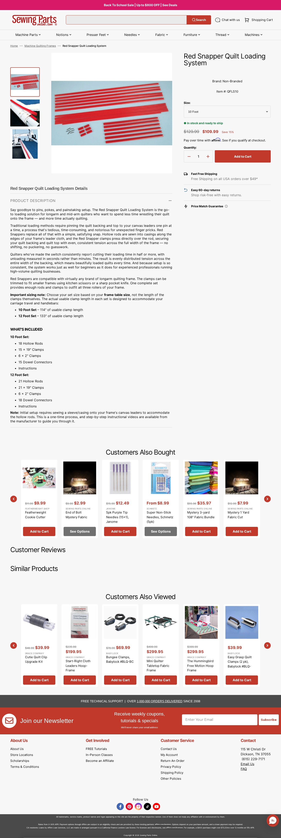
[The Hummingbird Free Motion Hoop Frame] (201, 645)
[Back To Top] (275, 832)
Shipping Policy (172, 773)
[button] (258, 19)
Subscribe (269, 720)
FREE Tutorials (96, 749)
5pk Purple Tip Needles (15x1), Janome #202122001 (117, 519)
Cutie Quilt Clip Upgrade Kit (36, 659)
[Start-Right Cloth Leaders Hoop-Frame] (80, 645)
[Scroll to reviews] (227, 72)
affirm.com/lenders (163, 824)
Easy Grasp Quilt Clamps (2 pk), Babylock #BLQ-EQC (240, 664)
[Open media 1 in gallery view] (163, 62)
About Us (17, 749)
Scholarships (19, 761)
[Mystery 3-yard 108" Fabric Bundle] (201, 499)
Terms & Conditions (24, 767)
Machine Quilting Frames (40, 45)
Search (201, 20)
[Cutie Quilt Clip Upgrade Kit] (39, 645)
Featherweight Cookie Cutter (35, 514)
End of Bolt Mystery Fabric (76, 514)
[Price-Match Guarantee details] (226, 206)
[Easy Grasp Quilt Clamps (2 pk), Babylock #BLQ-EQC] (242, 645)
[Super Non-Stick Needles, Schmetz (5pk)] (161, 499)
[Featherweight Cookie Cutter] (39, 499)
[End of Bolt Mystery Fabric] (80, 499)
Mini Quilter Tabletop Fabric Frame (158, 665)
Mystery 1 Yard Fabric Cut (238, 514)
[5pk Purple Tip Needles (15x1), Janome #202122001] (120, 499)
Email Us (247, 764)
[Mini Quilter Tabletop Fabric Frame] (161, 645)
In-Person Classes (99, 755)
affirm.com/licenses (174, 828)
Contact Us (169, 749)
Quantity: (190, 147)
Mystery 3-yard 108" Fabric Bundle (201, 514)
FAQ (244, 769)
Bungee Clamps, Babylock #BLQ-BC (120, 659)
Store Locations (21, 755)
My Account (169, 755)
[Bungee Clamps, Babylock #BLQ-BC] (120, 645)
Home (14, 45)
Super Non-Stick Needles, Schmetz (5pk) (160, 517)
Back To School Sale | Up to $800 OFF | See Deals (140, 5)
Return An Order (173, 761)
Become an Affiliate (100, 761)
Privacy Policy (171, 767)
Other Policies (171, 779)
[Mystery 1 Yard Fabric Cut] (242, 499)
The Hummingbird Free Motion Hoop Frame (200, 665)
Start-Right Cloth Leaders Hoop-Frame (78, 665)
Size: (187, 102)
